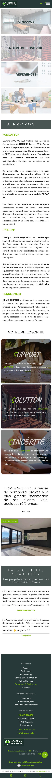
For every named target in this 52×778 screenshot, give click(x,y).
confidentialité (41, 771)
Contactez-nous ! (46, 755)
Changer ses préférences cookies (20, 751)
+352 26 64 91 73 (26, 729)
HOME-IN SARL (26, 715)
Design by (28, 765)
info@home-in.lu (26, 732)
